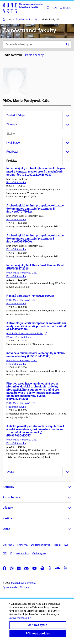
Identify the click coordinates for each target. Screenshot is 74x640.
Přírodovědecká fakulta (18, 337)
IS (11, 553)
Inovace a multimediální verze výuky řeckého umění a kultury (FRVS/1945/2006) (35, 355)
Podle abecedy (34, 55)
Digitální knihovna (40, 544)
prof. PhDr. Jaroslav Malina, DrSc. (24, 333)
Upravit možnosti (18, 617)
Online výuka (39, 553)
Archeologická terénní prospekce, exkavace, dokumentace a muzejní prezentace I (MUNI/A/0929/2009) (35, 238)
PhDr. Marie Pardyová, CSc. (21, 272)
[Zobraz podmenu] (66, 487)
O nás (6, 528)
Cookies (24, 587)
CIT (5, 553)
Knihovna (22, 544)
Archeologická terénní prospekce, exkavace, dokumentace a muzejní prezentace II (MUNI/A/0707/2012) (35, 208)
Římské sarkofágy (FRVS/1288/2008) (30, 295)
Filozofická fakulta (16, 182)
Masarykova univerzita (23, 582)
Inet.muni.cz (22, 553)
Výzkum (8, 507)
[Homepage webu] (23, 8)
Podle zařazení (12, 55)
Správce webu (10, 587)
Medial (57, 544)
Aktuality (8, 486)
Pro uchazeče (11, 497)
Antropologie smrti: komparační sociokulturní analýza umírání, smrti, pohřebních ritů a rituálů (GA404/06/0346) (36, 326)
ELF (66, 544)
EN (55, 8)
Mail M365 (8, 544)
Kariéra (7, 518)
